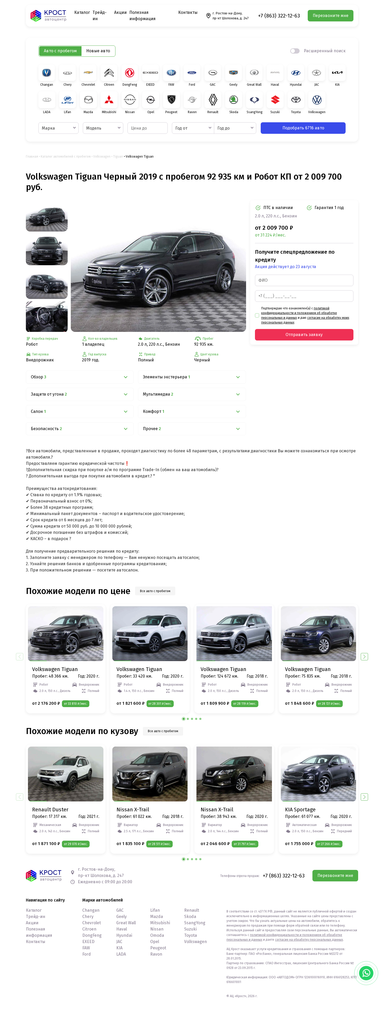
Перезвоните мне (330, 15)
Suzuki (190, 929)
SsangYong (194, 922)
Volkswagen (101, 156)
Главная (32, 156)
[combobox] (58, 128)
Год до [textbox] (223, 128)
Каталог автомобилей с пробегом (66, 156)
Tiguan (118, 156)
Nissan (157, 929)
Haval (121, 929)
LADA (121, 954)
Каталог (82, 12)
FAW (86, 947)
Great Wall (126, 922)
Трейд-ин (35, 916)
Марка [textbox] (48, 128)
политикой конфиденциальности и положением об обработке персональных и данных (299, 313)
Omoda (157, 935)
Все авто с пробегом (155, 591)
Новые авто (98, 50)
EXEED (88, 941)
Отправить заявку (304, 334)
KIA (119, 947)
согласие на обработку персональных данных (309, 939)
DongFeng (92, 935)
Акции (120, 12)
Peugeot (158, 947)
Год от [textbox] (181, 128)
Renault (191, 910)
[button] (364, 656)
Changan (91, 910)
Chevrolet (91, 922)
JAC (119, 941)
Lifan (155, 910)
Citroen (89, 929)
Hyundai (124, 935)
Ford (86, 954)
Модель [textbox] (93, 128)
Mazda (156, 916)
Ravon (156, 954)
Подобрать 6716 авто (303, 127)
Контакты (187, 12)
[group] (158, 266)
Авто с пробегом (60, 50)
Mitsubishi (160, 922)
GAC (120, 910)
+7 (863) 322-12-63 (279, 16)
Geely (121, 916)
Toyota (190, 935)
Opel (154, 941)
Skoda (190, 916)
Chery (88, 916)
